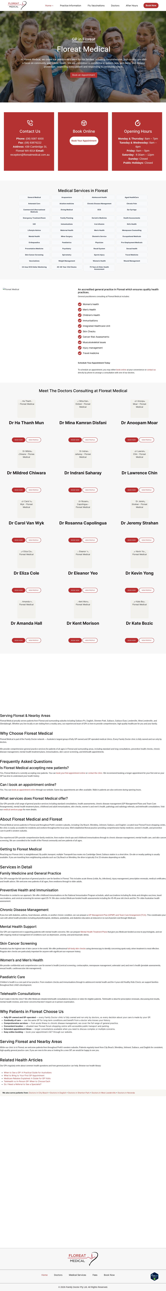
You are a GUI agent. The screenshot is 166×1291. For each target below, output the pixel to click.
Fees (95, 1275)
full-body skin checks (77, 949)
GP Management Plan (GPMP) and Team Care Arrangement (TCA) (117, 915)
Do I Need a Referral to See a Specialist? (22, 1084)
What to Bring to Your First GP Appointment (24, 1075)
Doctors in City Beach (38, 1093)
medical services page (13, 810)
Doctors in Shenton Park (79, 1093)
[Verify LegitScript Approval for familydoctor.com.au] (154, 1276)
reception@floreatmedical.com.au (30, 154)
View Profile (33, 440)
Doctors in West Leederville (104, 1093)
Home (44, 1275)
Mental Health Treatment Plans (94, 932)
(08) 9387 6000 (30, 138)
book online (121, 370)
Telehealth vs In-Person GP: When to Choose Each (27, 1081)
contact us (151, 370)
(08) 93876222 (29, 142)
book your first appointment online (70, 773)
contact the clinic (95, 773)
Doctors (115, 5)
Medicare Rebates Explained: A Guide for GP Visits (27, 1078)
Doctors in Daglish (58, 1093)
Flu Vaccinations (96, 5)
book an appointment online (24, 790)
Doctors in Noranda (126, 1093)
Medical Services (77, 1275)
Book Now (151, 5)
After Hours (132, 5)
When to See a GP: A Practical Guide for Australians (28, 1072)
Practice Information (70, 5)
